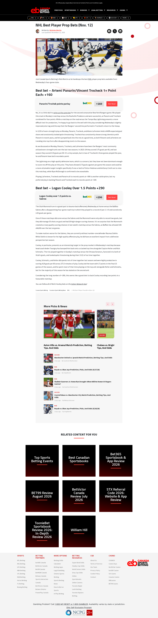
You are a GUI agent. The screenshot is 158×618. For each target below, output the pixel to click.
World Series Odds (78, 569)
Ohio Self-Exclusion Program (79, 607)
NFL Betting (21, 560)
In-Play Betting (59, 594)
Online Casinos (77, 583)
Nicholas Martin (55, 30)
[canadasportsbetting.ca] (41, 10)
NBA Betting (21, 570)
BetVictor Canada (41, 566)
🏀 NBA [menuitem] (53, 18)
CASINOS (112, 560)
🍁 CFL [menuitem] (86, 18)
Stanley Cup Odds (78, 566)
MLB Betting (21, 577)
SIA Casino (112, 574)
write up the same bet (62, 113)
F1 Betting (20, 584)
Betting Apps (58, 567)
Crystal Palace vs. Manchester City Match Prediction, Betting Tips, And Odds (82, 396)
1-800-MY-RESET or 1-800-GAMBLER (71, 604)
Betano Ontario (41, 589)
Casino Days (113, 564)
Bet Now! (112, 104)
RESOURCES (111, 10)
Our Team (93, 567)
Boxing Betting (22, 587)
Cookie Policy (95, 574)
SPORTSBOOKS (70, 10)
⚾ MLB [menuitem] (64, 18)
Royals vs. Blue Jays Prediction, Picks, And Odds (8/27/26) (77, 370)
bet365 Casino (114, 570)
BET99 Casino (113, 584)
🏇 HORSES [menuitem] (99, 18)
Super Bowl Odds (78, 563)
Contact (93, 577)
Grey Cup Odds (77, 573)
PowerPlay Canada (42, 593)
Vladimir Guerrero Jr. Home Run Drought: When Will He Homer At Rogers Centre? (82, 383)
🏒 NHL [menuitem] (31, 18)
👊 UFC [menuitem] (75, 18)
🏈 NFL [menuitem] (42, 18)
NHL (90, 79)
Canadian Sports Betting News (57, 290)
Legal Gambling (59, 570)
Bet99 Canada (40, 569)
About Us (93, 560)
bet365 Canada (41, 563)
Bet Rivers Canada (42, 586)
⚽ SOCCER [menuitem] (113, 18)
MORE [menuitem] (125, 18)
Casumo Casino (114, 577)
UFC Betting (21, 567)
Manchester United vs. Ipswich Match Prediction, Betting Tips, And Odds (83, 358)
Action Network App (79, 284)
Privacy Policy (95, 570)
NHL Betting (21, 564)
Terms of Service (96, 564)
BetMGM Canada (41, 573)
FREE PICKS (58, 10)
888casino (112, 580)
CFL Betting (21, 574)
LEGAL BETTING (97, 10)
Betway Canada (41, 576)
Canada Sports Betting (42, 290)
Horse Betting (22, 580)
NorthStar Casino (114, 567)
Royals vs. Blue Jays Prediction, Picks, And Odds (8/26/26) (77, 408)
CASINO (122, 10)
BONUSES (83, 10)
